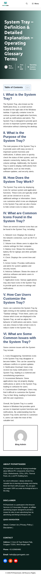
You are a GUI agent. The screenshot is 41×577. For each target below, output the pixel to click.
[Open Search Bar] (27, 3)
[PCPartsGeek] (5, 3)
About (5, 525)
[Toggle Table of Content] (26, 88)
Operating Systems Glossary (33, 67)
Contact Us (14, 525)
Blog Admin (20, 444)
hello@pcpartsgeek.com (19, 555)
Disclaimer (7, 528)
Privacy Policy (26, 525)
